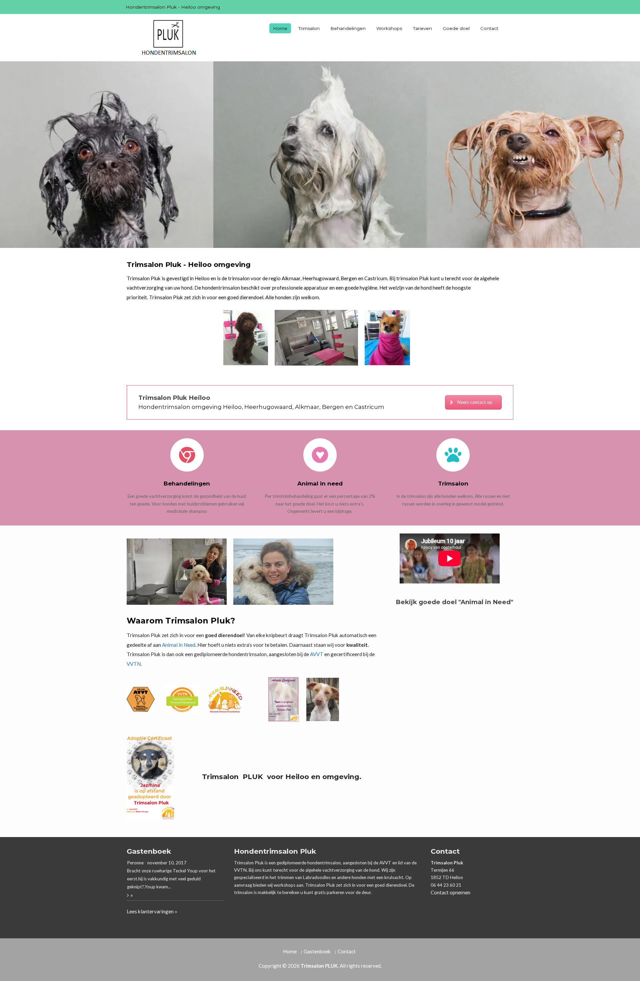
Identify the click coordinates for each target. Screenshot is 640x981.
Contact (489, 28)
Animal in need (320, 483)
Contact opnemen (450, 892)
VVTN (134, 664)
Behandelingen (348, 28)
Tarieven (422, 28)
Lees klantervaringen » (152, 911)
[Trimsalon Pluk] (168, 38)
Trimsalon (309, 28)
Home (280, 28)
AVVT (316, 654)
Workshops (389, 28)
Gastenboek (317, 951)
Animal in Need (178, 645)
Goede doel (456, 28)
